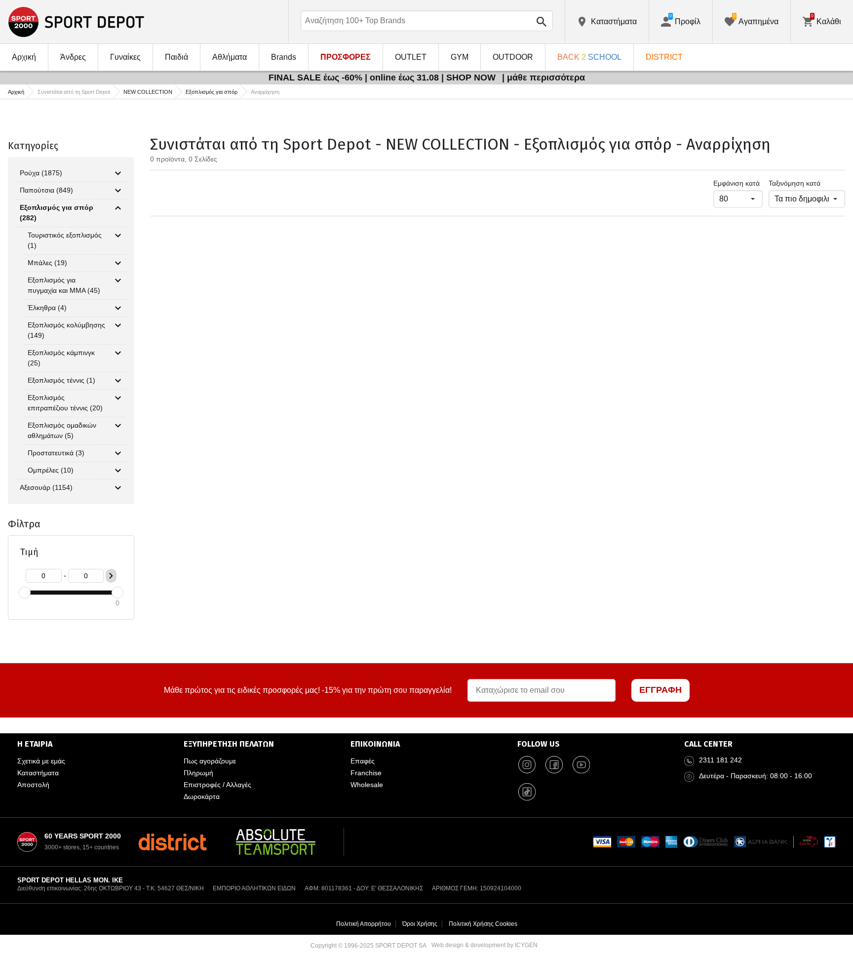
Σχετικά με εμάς (41, 761)
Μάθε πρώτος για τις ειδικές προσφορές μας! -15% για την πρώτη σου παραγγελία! (308, 690)
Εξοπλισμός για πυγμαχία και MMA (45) (64, 285)
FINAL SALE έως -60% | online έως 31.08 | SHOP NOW (383, 77)
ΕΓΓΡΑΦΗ (660, 690)
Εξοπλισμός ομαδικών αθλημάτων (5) (62, 430)
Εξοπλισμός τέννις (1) (61, 380)
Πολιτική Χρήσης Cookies (483, 923)
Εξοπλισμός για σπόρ (211, 92)
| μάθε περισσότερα (543, 77)
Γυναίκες (125, 57)
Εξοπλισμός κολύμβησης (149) (66, 330)
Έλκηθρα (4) (47, 308)
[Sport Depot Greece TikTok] (527, 792)
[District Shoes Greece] (172, 842)
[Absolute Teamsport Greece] (276, 842)
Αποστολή (33, 785)
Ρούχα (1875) (41, 173)
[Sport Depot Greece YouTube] (581, 765)
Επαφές (362, 761)
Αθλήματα (229, 57)
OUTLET (410, 57)
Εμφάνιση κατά (736, 183)
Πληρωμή (198, 773)
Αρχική (24, 57)
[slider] (25, 592)
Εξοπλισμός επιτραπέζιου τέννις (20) (65, 403)
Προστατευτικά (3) (56, 453)
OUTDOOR (513, 57)
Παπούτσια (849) (46, 190)
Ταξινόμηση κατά (794, 183)
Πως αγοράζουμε (210, 761)
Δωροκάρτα (202, 796)
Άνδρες (73, 57)
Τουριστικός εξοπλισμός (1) (65, 240)
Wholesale (366, 785)
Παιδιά (176, 57)
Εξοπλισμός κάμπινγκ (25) (61, 358)
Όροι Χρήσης (419, 923)
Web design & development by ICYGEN (484, 945)
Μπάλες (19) (47, 263)
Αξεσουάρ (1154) (46, 487)
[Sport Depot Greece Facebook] (554, 765)
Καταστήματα (38, 773)
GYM (459, 57)
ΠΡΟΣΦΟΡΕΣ (345, 57)
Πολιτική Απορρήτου (363, 923)
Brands (283, 57)
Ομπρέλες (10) (51, 470)
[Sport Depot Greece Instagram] (527, 765)
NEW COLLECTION (147, 92)
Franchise (366, 773)
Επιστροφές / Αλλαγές (217, 785)
